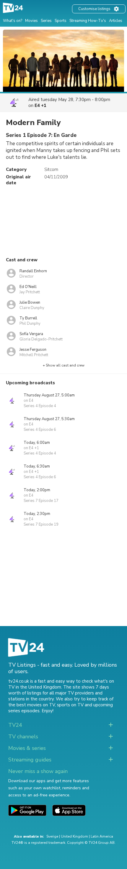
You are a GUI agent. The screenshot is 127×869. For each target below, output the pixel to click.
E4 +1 (40, 105)
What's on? (12, 20)
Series (46, 20)
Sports (60, 20)
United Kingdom (74, 836)
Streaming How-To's (87, 20)
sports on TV (70, 705)
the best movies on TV (31, 705)
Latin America (102, 836)
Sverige (52, 836)
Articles (115, 20)
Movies (31, 20)
